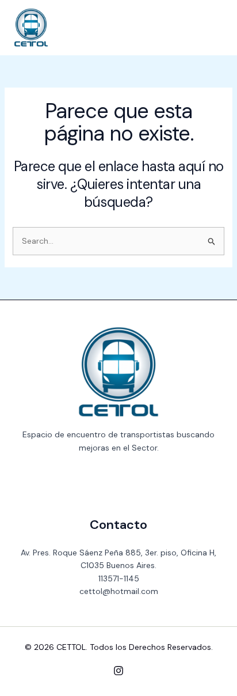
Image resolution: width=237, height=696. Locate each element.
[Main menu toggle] (211, 27)
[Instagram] (118, 670)
